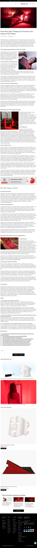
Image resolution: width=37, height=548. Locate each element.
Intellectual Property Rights (14, 531)
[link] (27, 60)
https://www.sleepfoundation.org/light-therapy (12, 337)
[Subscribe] (34, 521)
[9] (30, 274)
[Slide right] (34, 1)
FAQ (8, 519)
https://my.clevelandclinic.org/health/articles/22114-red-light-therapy (17, 343)
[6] (9, 226)
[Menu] (16, 4)
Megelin (6, 545)
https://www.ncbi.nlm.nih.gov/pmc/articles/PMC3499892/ (14, 336)
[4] (14, 196)
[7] (6, 252)
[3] (5, 168)
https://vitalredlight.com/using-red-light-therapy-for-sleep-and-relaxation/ (17, 338)
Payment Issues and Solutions (9, 528)
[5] (14, 211)
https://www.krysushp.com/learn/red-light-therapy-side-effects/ (16, 342)
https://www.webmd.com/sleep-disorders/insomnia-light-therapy (16, 345)
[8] (19, 259)
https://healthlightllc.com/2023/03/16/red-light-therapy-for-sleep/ (16, 341)
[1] (19, 119)
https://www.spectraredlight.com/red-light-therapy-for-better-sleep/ (17, 340)
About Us (3, 520)
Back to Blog (19, 354)
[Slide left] (3, 1)
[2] (8, 143)
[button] (30, 4)
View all (18, 510)
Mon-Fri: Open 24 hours (19, 529)
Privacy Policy (15, 522)
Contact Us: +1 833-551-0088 (20, 525)
